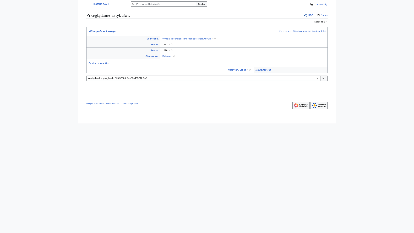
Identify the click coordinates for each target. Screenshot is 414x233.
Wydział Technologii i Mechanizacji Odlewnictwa (186, 38)
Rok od (154, 50)
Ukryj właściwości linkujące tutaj (309, 31)
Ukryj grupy (285, 31)
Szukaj (201, 4)
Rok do (154, 44)
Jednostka (152, 38)
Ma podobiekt (263, 69)
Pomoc (324, 15)
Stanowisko (152, 56)
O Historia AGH (113, 104)
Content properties (98, 63)
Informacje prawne (129, 104)
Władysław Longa (102, 31)
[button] (88, 4)
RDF (310, 15)
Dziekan (166, 56)
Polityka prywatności (95, 104)
